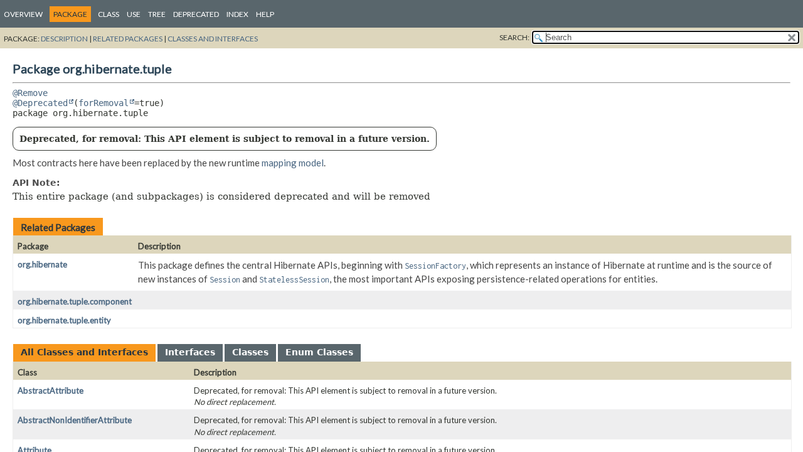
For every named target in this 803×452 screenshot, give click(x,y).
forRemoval (103, 103)
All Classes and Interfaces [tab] (84, 352)
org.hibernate (42, 264)
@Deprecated (40, 103)
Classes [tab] (250, 352)
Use (134, 14)
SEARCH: (514, 37)
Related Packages (127, 38)
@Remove (30, 93)
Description (64, 38)
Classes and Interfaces (213, 38)
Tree (157, 14)
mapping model (293, 162)
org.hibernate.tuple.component (75, 301)
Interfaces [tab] (190, 352)
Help (265, 14)
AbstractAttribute (50, 390)
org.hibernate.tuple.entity (64, 320)
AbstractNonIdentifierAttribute (75, 420)
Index (237, 14)
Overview (23, 14)
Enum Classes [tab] (319, 352)
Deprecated (196, 14)
